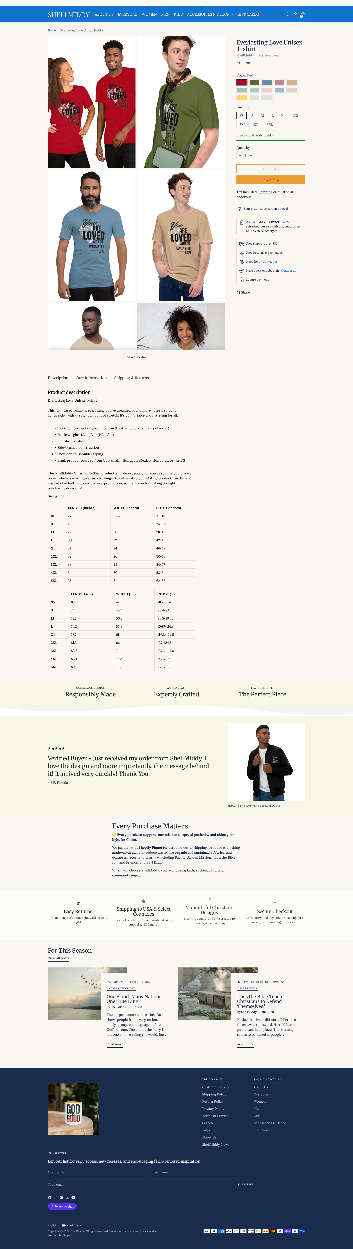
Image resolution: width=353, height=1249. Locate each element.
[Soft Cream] (291, 90)
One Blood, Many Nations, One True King (135, 999)
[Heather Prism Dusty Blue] (241, 90)
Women (260, 1101)
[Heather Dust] (254, 98)
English (52, 1225)
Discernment (275, 982)
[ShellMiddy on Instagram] (56, 1198)
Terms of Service (215, 1116)
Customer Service (216, 1087)
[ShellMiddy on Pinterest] (62, 1198)
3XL (242, 124)
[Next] (206, 3)
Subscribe (246, 1184)
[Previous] (146, 3)
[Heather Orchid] (279, 82)
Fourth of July (140, 982)
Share (245, 292)
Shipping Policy (214, 1094)
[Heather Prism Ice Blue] (266, 98)
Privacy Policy (213, 1108)
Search (207, 1123)
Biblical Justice (250, 982)
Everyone (261, 1094)
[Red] (241, 82)
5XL (270, 124)
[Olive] (254, 82)
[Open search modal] (287, 14)
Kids (257, 1116)
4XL (256, 124)
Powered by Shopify (60, 1235)
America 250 (116, 982)
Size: (242, 108)
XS (242, 115)
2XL (296, 115)
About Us (209, 1137)
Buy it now (270, 180)
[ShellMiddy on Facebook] (50, 1198)
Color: (244, 75)
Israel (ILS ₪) (73, 1225)
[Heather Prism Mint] (254, 90)
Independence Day (121, 988)
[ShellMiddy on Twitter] (67, 1198)
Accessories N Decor (270, 1123)
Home (52, 30)
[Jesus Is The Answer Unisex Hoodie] (266, 762)
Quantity (243, 147)
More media (136, 357)
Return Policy (213, 1101)
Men (257, 1108)
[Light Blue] (279, 90)
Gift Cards (262, 1130)
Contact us (270, 261)
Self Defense (247, 988)
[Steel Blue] (266, 82)
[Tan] (291, 82)
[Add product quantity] (251, 155)
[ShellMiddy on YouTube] (73, 1198)
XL (283, 115)
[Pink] (266, 90)
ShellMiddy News (215, 1144)
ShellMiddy (245, 55)
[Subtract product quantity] (240, 155)
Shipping (265, 192)
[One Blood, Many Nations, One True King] (87, 1009)
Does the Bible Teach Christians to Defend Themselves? (259, 1001)
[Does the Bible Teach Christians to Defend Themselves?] (218, 1009)
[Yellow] (241, 98)
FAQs (206, 1130)
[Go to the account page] (295, 14)
